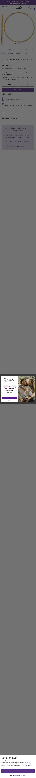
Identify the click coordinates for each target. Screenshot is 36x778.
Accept (9, 771)
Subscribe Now (9, 398)
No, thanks (9, 400)
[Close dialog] (34, 377)
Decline (26, 771)
